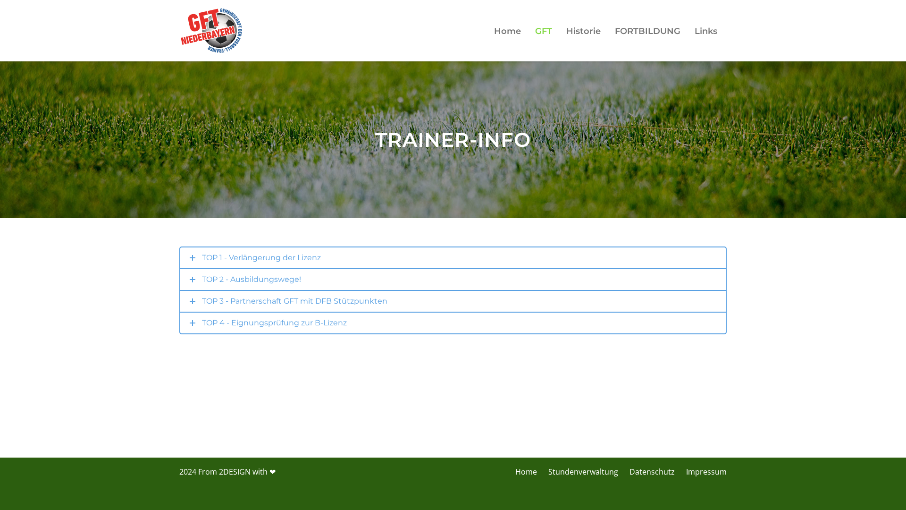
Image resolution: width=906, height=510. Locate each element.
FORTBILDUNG (647, 31)
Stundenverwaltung (583, 472)
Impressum (706, 472)
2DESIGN (235, 472)
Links (706, 31)
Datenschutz (652, 472)
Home (507, 31)
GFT (543, 31)
